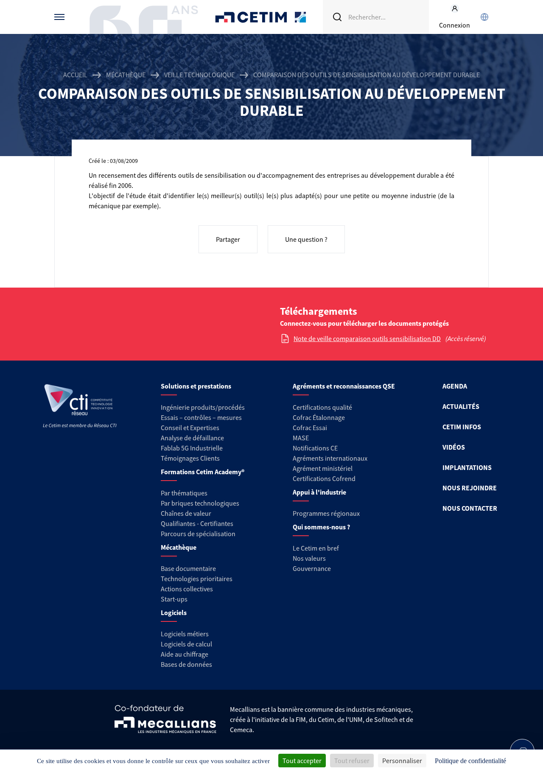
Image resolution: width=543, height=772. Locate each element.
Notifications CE (315, 448)
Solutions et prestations (196, 386)
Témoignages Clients (190, 458)
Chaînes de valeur (186, 513)
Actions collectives (187, 589)
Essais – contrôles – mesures (201, 417)
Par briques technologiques (200, 503)
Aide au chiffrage (184, 654)
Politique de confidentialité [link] (470, 760)
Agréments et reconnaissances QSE (344, 386)
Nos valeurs (309, 558)
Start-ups (174, 599)
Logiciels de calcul (186, 644)
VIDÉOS (453, 447)
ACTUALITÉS (460, 406)
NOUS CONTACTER (469, 508)
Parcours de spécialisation (198, 533)
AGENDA (454, 386)
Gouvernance (312, 568)
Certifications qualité (322, 407)
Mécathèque (126, 74)
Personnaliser (402, 760)
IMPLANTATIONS (467, 467)
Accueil (75, 74)
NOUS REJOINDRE (469, 488)
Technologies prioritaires (196, 578)
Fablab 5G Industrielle (192, 448)
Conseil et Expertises (190, 427)
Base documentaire (188, 568)
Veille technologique (199, 74)
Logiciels (174, 612)
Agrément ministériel (323, 468)
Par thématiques (184, 493)
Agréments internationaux (330, 458)
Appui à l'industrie (319, 492)
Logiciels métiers (185, 633)
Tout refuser (351, 760)
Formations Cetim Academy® (202, 471)
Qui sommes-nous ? (321, 527)
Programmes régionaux (326, 513)
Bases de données (186, 664)
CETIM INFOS (461, 426)
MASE (301, 438)
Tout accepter (302, 760)
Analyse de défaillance (192, 438)
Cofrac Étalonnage (319, 417)
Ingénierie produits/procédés (203, 407)
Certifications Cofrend (324, 478)
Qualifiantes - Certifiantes (197, 523)
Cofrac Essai (310, 427)
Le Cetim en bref (316, 548)
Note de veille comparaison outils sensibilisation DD (367, 338)
